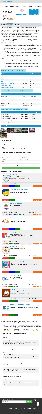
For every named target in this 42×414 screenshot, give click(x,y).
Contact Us (34, 408)
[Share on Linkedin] (38, 405)
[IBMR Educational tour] (3, 135)
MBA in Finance (4, 76)
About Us (10, 408)
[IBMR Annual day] (10, 130)
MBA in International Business (7, 81)
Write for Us (23, 408)
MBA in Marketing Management (7, 87)
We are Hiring (28, 408)
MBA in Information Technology (7, 77)
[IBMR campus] (3, 130)
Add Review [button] (21, 14)
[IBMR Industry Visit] (32, 130)
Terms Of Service (18, 409)
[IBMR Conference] (17, 130)
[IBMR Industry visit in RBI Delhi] (24, 130)
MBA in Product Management (6, 85)
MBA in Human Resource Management (8, 79)
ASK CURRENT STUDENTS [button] (33, 14)
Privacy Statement (26, 409)
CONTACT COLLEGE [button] (33, 9)
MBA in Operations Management (7, 83)
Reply (5, 338)
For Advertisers (16, 408)
